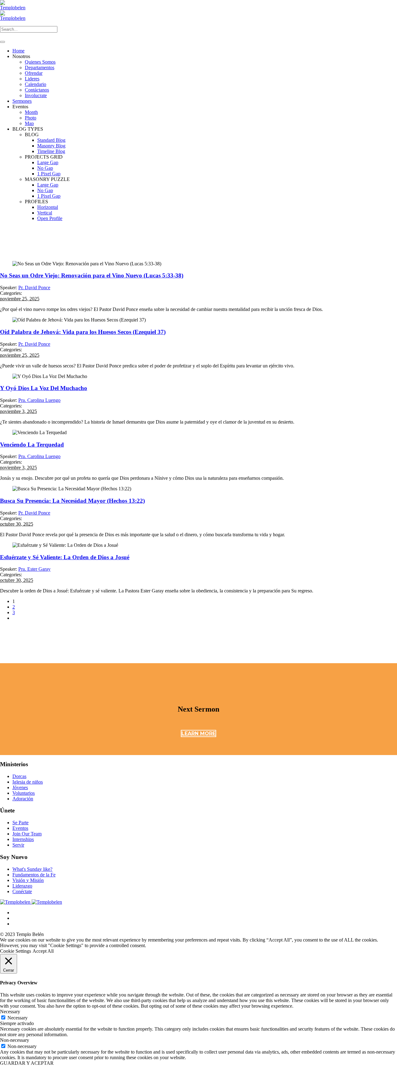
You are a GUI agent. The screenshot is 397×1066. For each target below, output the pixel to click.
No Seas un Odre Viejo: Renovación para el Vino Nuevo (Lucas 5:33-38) (91, 275)
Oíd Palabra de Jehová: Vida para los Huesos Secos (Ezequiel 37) (83, 332)
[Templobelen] (31, 902)
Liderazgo (22, 885)
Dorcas (19, 776)
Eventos (20, 828)
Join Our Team (27, 833)
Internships (23, 839)
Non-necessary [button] (14, 1040)
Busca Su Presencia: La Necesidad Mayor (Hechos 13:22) (72, 500)
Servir (18, 845)
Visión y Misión (28, 880)
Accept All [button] (43, 951)
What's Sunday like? (32, 869)
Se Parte (20, 822)
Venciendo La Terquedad (32, 444)
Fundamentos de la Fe (34, 874)
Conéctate (22, 891)
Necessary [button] (10, 1011)
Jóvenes (20, 787)
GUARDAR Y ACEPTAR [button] (27, 1063)
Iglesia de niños (27, 782)
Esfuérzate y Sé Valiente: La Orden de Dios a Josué (64, 557)
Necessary (17, 1017)
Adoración (22, 798)
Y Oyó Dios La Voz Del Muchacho (43, 388)
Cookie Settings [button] (15, 951)
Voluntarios (23, 793)
